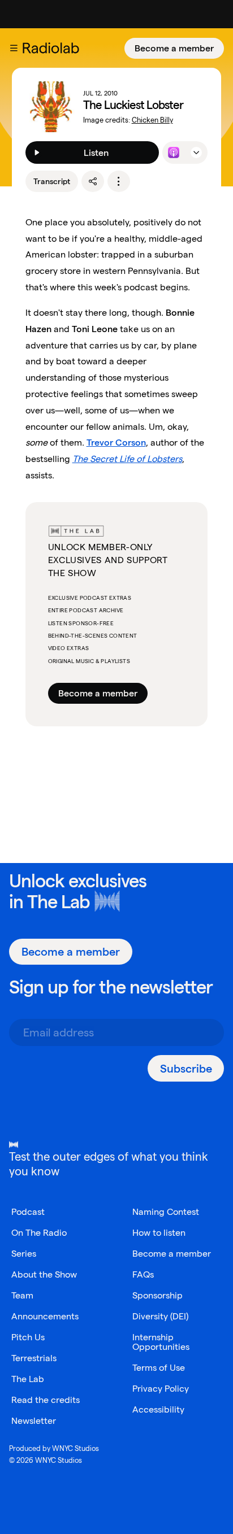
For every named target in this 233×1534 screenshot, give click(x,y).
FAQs (143, 1274)
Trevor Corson (116, 442)
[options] (118, 181)
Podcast (28, 1212)
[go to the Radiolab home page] (53, 48)
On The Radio (39, 1232)
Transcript (51, 181)
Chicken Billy (152, 120)
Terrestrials (34, 1358)
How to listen (158, 1232)
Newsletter (33, 1421)
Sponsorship (157, 1295)
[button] (14, 48)
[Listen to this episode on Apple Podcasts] (173, 152)
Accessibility (158, 1409)
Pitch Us (28, 1337)
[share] (92, 181)
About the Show (44, 1274)
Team (22, 1295)
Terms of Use (158, 1367)
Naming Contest (165, 1212)
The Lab (58, 901)
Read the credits (45, 1400)
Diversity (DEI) (160, 1316)
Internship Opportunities (160, 1342)
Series (23, 1253)
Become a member (174, 48)
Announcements (45, 1316)
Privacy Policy (160, 1388)
